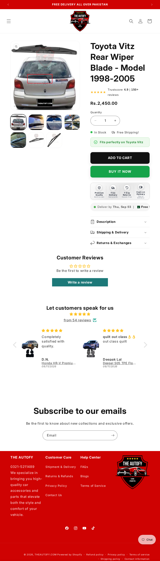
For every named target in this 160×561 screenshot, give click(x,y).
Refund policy (94, 554)
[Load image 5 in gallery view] (18, 140)
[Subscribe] (112, 435)
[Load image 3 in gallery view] (54, 122)
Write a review (80, 282)
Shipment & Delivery (60, 467)
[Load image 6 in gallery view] (36, 140)
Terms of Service (93, 485)
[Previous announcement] (8, 4)
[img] (80, 314)
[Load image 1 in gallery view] (18, 122)
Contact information (137, 558)
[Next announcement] (151, 4)
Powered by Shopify (69, 554)
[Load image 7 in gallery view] (54, 140)
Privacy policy (116, 554)
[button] (8, 21)
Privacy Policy (56, 485)
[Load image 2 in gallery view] (36, 122)
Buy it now (120, 171)
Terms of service (139, 554)
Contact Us (53, 495)
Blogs (84, 476)
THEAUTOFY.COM (45, 554)
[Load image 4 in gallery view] (72, 122)
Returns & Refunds (59, 476)
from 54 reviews (77, 320)
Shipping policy (110, 558)
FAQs (84, 467)
